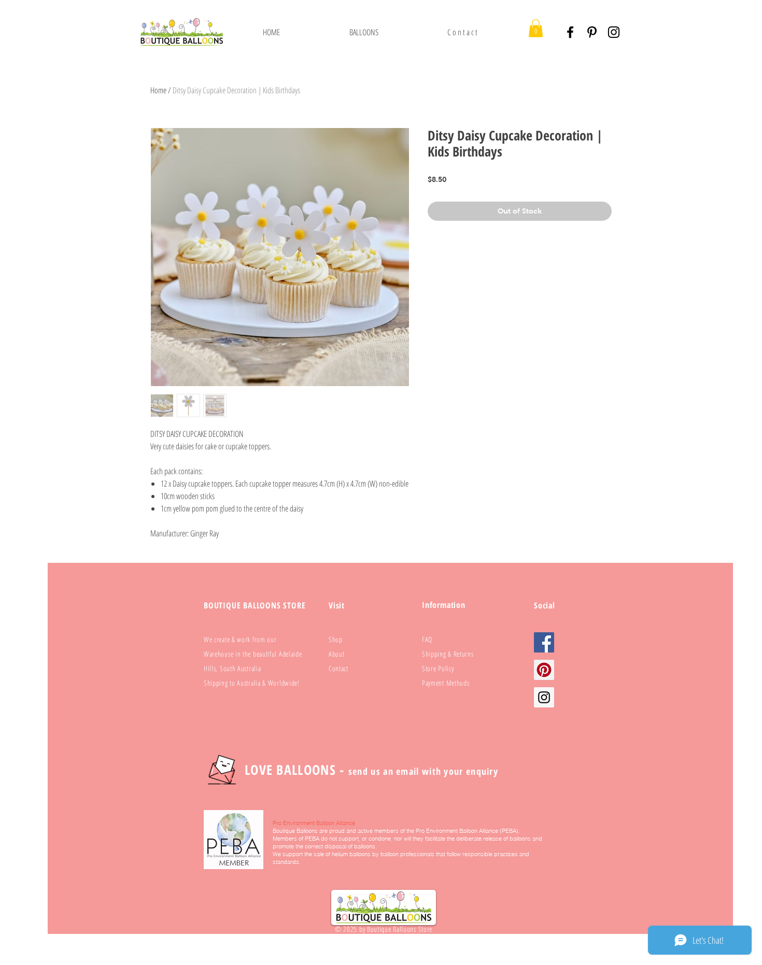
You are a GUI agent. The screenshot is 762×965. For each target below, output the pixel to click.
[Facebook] (570, 32)
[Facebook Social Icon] (544, 642)
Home (158, 90)
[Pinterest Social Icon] (544, 670)
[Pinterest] (592, 32)
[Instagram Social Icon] (544, 697)
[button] (364, 32)
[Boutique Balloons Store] (614, 32)
